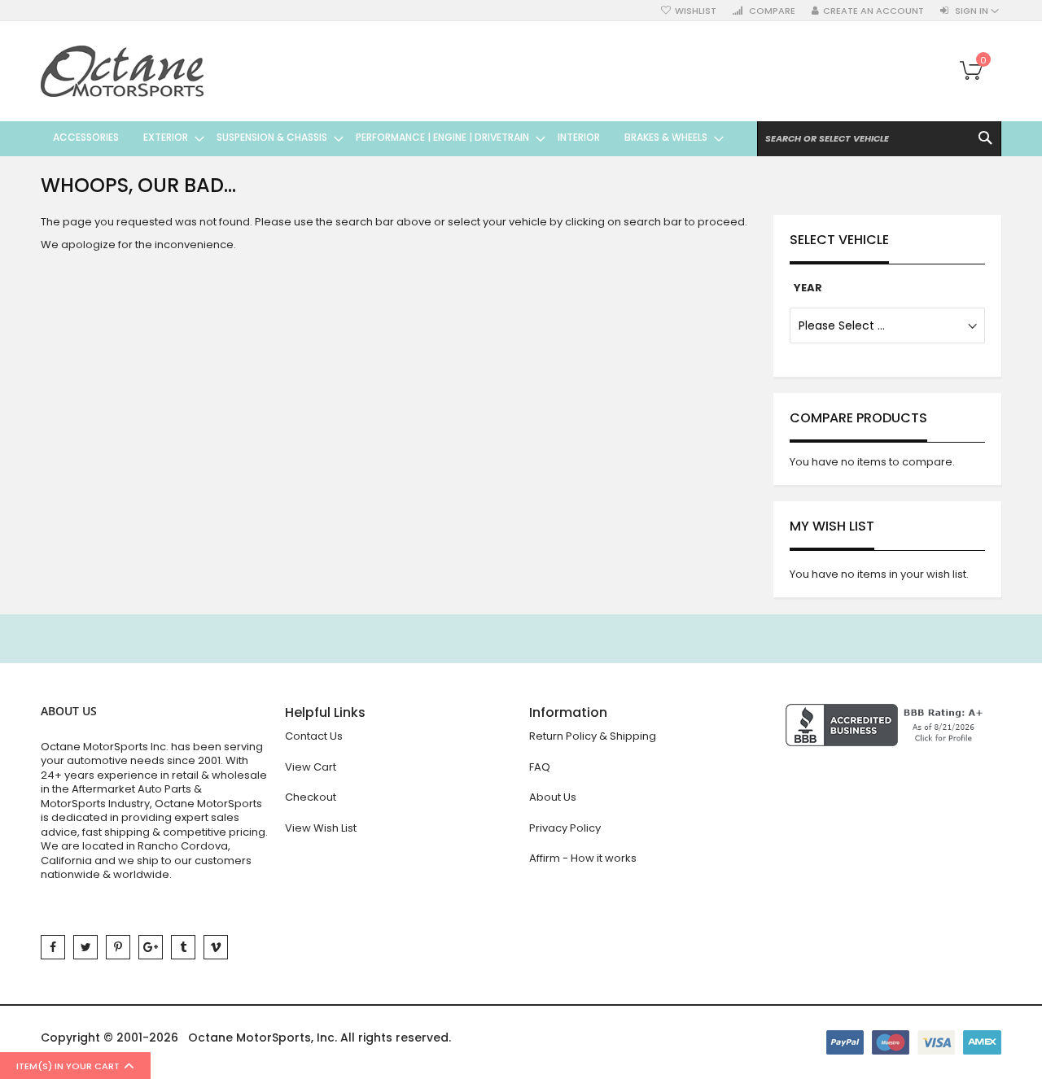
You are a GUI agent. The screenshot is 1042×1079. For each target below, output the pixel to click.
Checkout (310, 797)
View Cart (310, 767)
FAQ (539, 767)
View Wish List (321, 828)
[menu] (382, 137)
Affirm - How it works (583, 858)
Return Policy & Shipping (592, 736)
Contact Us (314, 736)
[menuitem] (86, 137)
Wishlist (695, 11)
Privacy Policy (565, 828)
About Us (552, 797)
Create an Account (873, 11)
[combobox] (879, 138)
